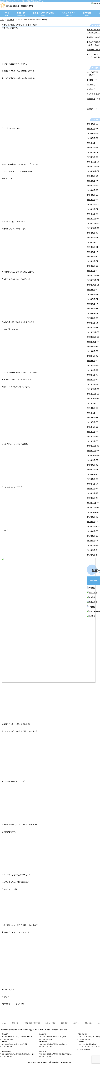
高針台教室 (91, 98)
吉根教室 (90, 79)
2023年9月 (91, 289)
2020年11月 (91, 450)
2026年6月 (91, 133)
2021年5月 (91, 422)
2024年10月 (91, 228)
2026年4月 (91, 142)
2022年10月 (91, 341)
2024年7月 (91, 242)
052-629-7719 (8, 1056)
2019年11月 (91, 507)
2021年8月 (91, 408)
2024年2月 (91, 266)
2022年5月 (91, 365)
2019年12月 (91, 502)
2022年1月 (91, 384)
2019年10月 (91, 512)
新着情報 (90, 109)
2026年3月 (91, 147)
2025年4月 (91, 199)
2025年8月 (91, 180)
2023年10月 (91, 285)
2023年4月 (91, 313)
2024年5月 (91, 251)
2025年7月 (91, 185)
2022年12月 (91, 332)
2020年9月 (91, 460)
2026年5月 (91, 138)
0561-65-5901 (86, 1039)
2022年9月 (91, 346)
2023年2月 (91, 323)
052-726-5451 (47, 1039)
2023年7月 (91, 299)
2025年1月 (91, 214)
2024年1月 (91, 270)
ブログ (89, 72)
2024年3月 (91, 261)
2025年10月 (91, 171)
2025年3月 (91, 204)
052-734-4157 (47, 1046)
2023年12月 (91, 275)
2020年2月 (91, 493)
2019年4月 (91, 540)
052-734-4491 (8, 1046)
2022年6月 (91, 360)
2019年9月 (91, 517)
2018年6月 (91, 555)
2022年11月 (91, 337)
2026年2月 (91, 152)
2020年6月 (91, 474)
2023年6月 (91, 303)
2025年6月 (91, 190)
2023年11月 (91, 280)
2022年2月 (91, 379)
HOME (6, 13)
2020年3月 (91, 488)
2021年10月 (91, 398)
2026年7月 (91, 128)
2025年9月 (91, 176)
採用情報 (87, 13)
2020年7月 (91, 469)
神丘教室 (90, 89)
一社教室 (90, 75)
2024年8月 (91, 237)
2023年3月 (91, 318)
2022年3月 (91, 375)
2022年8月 (91, 351)
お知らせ (75, 1023)
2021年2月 (91, 436)
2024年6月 (91, 247)
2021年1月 (91, 441)
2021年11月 (91, 394)
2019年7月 (91, 526)
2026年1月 (91, 157)
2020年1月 (91, 498)
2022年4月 (91, 370)
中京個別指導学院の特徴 (43, 13)
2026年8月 (91, 124)
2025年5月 (91, 195)
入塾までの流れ (68, 13)
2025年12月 (91, 162)
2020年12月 (91, 446)
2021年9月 (91, 403)
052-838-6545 (8, 1039)
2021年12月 (91, 389)
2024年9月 (91, 233)
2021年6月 (91, 417)
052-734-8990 (47, 1056)
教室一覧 (21, 13)
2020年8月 (91, 465)
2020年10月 (91, 455)
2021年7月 (91, 412)
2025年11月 (91, 166)
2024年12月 (91, 218)
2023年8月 (91, 294)
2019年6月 (91, 531)
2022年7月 (91, 356)
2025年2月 (91, 209)
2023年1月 (91, 327)
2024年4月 (91, 256)
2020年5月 (91, 479)
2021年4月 (91, 427)
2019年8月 (91, 521)
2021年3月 (91, 431)
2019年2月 (91, 550)
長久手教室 (10, 20)
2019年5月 (91, 536)
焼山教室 (90, 84)
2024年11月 (91, 223)
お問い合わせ (88, 1023)
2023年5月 (91, 308)
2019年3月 (91, 545)
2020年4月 (91, 484)
